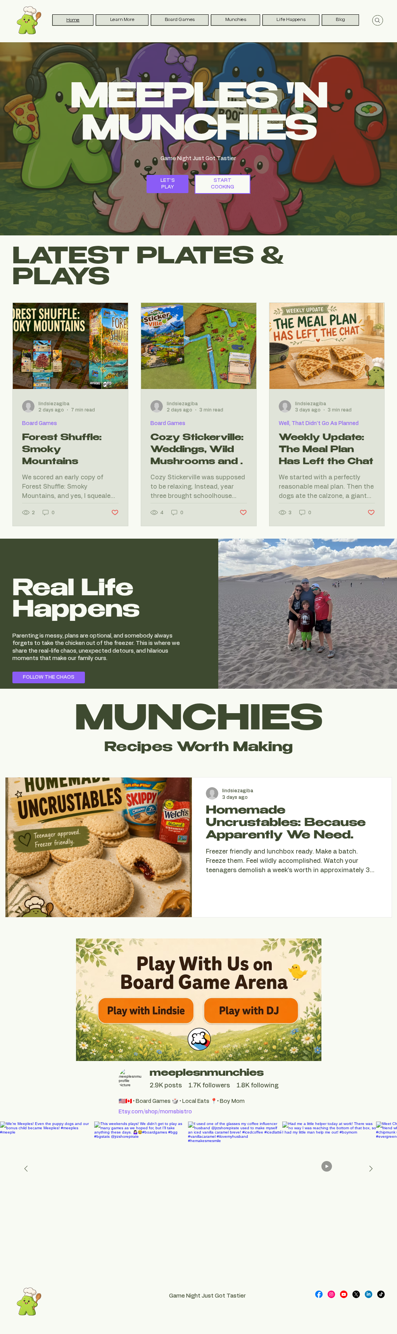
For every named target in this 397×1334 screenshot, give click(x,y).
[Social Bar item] (319, 1294)
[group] (166, 1086)
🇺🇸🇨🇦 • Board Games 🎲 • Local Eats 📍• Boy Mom (182, 1101)
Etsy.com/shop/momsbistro (155, 1112)
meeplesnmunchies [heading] (207, 1074)
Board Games (39, 423)
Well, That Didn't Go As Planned (319, 423)
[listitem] (235, 1168)
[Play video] (329, 1169)
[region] (198, 1091)
